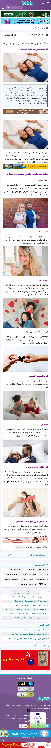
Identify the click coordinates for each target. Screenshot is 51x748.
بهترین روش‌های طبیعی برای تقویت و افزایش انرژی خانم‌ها (27, 613)
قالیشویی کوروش (42, 579)
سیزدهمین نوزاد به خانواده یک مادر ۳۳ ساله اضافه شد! (29, 597)
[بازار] (25, 694)
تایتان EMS (43, 584)
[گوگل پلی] (25, 689)
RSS (20, 721)
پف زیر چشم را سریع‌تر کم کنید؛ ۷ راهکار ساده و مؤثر (30, 618)
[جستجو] (8, 8)
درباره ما (8, 715)
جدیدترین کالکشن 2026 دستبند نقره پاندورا (20, 574)
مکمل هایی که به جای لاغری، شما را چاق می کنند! (30, 601)
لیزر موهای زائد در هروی (27, 584)
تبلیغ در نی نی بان (10, 718)
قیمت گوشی (43, 574)
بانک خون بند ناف (11, 579)
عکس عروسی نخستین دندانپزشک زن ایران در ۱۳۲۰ (30, 605)
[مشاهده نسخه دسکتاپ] (3, 8)
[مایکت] (25, 683)
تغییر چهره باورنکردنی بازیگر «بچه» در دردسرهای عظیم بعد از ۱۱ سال (25, 609)
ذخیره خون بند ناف (16, 569)
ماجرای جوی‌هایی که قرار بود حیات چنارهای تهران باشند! (27, 638)
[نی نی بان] (27, 3)
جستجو (16, 715)
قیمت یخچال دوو (27, 579)
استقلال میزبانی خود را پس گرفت (35, 629)
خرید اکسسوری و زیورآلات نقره (37, 569)
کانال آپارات (22, 718)
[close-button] (28, 710)
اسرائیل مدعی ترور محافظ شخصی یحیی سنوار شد (29, 634)
